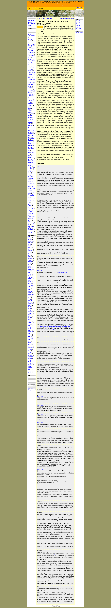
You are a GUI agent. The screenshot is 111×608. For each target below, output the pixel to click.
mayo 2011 (29, 360)
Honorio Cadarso (30, 113)
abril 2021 (29, 273)
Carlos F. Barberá (30, 59)
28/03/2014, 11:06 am (40, 405)
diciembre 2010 (30, 364)
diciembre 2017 (30, 302)
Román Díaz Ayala (30, 222)
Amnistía (76, 32)
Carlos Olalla (30, 63)
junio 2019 (29, 289)
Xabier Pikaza (30, 232)
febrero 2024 (30, 248)
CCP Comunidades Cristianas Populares (31, 67)
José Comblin (30, 137)
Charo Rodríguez (30, 70)
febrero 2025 (30, 239)
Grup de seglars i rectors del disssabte (31, 109)
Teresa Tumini (30, 228)
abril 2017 (29, 308)
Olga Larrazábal (30, 203)
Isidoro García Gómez (31, 119)
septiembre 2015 (30, 322)
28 (32, 388)
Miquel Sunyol (30, 196)
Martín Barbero (30, 187)
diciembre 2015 (30, 320)
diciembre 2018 (30, 293)
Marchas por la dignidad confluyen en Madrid (67, 18)
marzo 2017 (30, 309)
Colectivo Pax (30, 71)
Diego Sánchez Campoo (31, 79)
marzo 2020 (30, 282)
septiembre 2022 (30, 260)
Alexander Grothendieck (31, 36)
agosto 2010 (30, 367)
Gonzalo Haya (30, 105)
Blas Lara (29, 57)
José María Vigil (30, 144)
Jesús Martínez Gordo (31, 126)
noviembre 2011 (30, 356)
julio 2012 (29, 350)
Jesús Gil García (30, 125)
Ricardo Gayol (30, 220)
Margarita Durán (30, 178)
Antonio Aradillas (30, 43)
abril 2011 (29, 361)
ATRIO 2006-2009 (78, 21)
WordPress (55, 606)
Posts (78, 7)
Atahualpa (59, 606)
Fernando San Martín (31, 95)
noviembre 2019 (30, 285)
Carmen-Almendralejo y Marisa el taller (31, 66)
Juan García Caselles (31, 158)
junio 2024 (29, 245)
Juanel (29, 163)
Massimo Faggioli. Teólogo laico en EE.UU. (31, 191)
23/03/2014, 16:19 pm (40, 587)
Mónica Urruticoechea (31, 198)
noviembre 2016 (30, 312)
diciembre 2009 (30, 373)
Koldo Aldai (29, 166)
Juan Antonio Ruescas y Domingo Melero (31, 153)
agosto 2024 (30, 243)
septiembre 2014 (30, 331)
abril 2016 (29, 317)
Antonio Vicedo (30, 49)
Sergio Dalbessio (30, 226)
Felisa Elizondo (30, 92)
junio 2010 (29, 368)
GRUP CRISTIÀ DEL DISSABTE (79, 24)
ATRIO (55, 605)
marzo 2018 (30, 300)
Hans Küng (29, 110)
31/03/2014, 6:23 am (40, 197)
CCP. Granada (78, 22)
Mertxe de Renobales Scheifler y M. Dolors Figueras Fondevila (31, 195)
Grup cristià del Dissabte (31, 106)
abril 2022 (29, 264)
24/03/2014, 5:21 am (40, 502)
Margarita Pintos (30, 179)
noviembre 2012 (30, 347)
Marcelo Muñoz (30, 177)
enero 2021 (29, 275)
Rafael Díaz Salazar (31, 216)
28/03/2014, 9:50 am (40, 422)
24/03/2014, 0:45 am (40, 513)
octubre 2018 (30, 295)
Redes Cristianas (30, 219)
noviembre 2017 (30, 303)
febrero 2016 (30, 318)
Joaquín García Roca (31, 130)
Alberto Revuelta (30, 34)
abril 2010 (29, 370)
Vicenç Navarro (30, 230)
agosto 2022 (30, 261)
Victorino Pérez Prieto (31, 231)
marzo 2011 (30, 362)
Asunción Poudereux (31, 52)
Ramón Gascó (30, 217)
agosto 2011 (30, 358)
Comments (81, 7)
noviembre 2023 (30, 250)
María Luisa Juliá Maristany (30, 181)
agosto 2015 (30, 323)
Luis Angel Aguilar (30, 171)
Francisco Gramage (31, 100)
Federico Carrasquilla (31, 91)
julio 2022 (29, 262)
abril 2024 (29, 246)
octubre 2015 (30, 321)
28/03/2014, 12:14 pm (40, 396)
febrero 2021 (30, 274)
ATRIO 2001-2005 (78, 20)
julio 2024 (29, 244)
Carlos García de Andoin (31, 60)
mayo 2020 (29, 281)
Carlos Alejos (30, 58)
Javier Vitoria (30, 124)
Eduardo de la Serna (31, 82)
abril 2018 (29, 299)
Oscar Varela (30, 205)
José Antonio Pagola (31, 133)
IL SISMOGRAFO (78, 26)
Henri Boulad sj (30, 112)
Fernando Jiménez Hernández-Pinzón (30, 94)
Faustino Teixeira (30, 89)
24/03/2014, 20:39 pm (40, 446)
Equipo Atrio (30, 86)
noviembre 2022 (30, 259)
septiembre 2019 (30, 287)
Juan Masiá (29, 161)
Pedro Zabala (30, 210)
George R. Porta (30, 104)
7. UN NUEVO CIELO (31, 25)
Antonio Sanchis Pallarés (31, 48)
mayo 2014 (29, 334)
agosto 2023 (30, 252)
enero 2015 (29, 328)
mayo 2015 (29, 325)
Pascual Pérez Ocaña (31, 208)
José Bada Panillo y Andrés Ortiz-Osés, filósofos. (31, 136)
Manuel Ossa (30, 176)
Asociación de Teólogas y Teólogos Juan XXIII (31, 51)
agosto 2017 (30, 305)
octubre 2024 (30, 242)
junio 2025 (29, 236)
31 (28, 389)
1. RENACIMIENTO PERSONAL (31, 19)
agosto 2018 (30, 296)
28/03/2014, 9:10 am (40, 430)
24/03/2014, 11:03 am (40, 469)
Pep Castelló (30, 211)
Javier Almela (30, 122)
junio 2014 (29, 333)
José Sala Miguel (30, 147)
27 (31, 388)
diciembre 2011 (30, 355)
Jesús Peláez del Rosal (31, 127)
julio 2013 (29, 341)
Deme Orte (29, 77)
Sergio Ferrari (30, 227)
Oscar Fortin (30, 204)
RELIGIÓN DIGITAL (78, 29)
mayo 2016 (29, 316)
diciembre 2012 (30, 346)
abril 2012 (29, 352)
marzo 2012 (30, 353)
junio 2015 (29, 324)
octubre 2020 (30, 277)
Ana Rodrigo (30, 40)
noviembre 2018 (30, 294)
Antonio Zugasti (30, 50)
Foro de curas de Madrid (31, 96)
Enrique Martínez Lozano (31, 84)
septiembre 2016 (30, 313)
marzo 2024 (30, 247)
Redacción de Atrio (30, 218)
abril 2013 (29, 343)
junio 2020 (29, 280)
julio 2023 (29, 253)
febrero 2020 (30, 283)
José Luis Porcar (30, 140)
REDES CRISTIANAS (79, 28)
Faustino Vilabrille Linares (31, 90)
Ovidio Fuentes (30, 206)
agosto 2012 (30, 349)
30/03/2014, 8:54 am (40, 257)
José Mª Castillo (30, 145)
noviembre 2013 (30, 338)
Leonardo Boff (30, 168)
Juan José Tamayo (30, 159)
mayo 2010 (29, 369)
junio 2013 (29, 342)
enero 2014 (29, 337)
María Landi (30, 180)
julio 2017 (29, 306)
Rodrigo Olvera (30, 221)
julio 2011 (29, 359)
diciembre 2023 (30, 249)
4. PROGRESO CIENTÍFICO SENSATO (31, 23)
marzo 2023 (30, 256)
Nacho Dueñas (30, 200)
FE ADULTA (77, 23)
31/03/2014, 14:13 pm (40, 166)
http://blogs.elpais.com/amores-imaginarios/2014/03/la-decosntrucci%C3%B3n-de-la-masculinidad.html (52, 273)
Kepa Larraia (30, 165)
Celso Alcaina (30, 69)
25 (29, 388)
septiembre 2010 (30, 366)
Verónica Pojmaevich (31, 229)
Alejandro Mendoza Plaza (31, 35)
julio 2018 (29, 297)
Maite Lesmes (30, 175)
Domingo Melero (30, 81)
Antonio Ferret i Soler (31, 44)
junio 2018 (29, 298)
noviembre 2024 (30, 241)
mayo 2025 (29, 237)
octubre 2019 (30, 286)
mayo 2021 (29, 272)
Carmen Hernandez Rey (31, 64)
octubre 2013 (30, 339)
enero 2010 (29, 372)
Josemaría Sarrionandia (31, 151)
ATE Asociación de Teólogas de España (31, 53)
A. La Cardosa (30, 26)
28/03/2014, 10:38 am (40, 414)
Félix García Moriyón (31, 93)
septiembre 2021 (30, 269)
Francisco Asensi (30, 99)
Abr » (30, 390)
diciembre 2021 (30, 267)
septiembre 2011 (30, 357)
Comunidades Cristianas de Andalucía (31, 75)
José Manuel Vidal (30, 142)
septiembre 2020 (30, 278)
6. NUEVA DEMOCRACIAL (32, 24)
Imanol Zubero (30, 117)
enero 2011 (29, 363)
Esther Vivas (30, 87)
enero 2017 (29, 310)
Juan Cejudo (30, 157)
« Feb (28, 390)
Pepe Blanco (30, 212)
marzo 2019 (30, 291)
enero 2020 (29, 284)
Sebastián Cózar (30, 225)
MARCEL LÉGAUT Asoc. (79, 27)
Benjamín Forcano (30, 54)
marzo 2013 (30, 344)
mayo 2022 (29, 263)
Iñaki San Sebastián (31, 118)
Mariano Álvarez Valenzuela (30, 186)
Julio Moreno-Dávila (31, 164)
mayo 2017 (29, 307)
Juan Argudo (30, 155)
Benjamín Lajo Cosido (31, 55)
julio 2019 (29, 288)
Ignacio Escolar (30, 115)
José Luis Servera (30, 141)
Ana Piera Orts (30, 39)
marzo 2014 (30, 335)
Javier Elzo (29, 123)
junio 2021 (29, 271)
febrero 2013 (30, 345)
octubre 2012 (30, 348)
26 (30, 388)
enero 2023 (29, 257)
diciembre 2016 (30, 311)
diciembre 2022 (30, 258)
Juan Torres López (30, 162)
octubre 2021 (30, 268)
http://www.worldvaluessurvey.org (50, 554)
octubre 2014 (30, 330)
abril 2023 (29, 255)
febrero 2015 (30, 327)
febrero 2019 (30, 292)
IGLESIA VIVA (78, 25)
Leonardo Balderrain (31, 167)
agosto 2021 (30, 270)
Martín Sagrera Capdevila (31, 188)
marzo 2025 (30, 238)
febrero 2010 (30, 371)
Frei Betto (29, 102)
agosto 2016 (30, 314)
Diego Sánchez (30, 78)
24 (28, 388)
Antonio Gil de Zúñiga (31, 45)
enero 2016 (29, 319)
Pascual (29, 207)
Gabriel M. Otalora (30, 103)
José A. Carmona (30, 132)
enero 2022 (29, 266)
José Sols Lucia (30, 148)
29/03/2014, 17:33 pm (40, 270)
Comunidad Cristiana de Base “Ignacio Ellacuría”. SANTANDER (31, 73)
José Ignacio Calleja (31, 138)
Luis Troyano (30, 173)
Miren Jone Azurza (30, 197)
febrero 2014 (30, 336)
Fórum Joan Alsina (30, 98)
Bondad (78, 32)
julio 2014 (29, 332)
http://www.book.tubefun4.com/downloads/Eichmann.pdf (49, 329)
